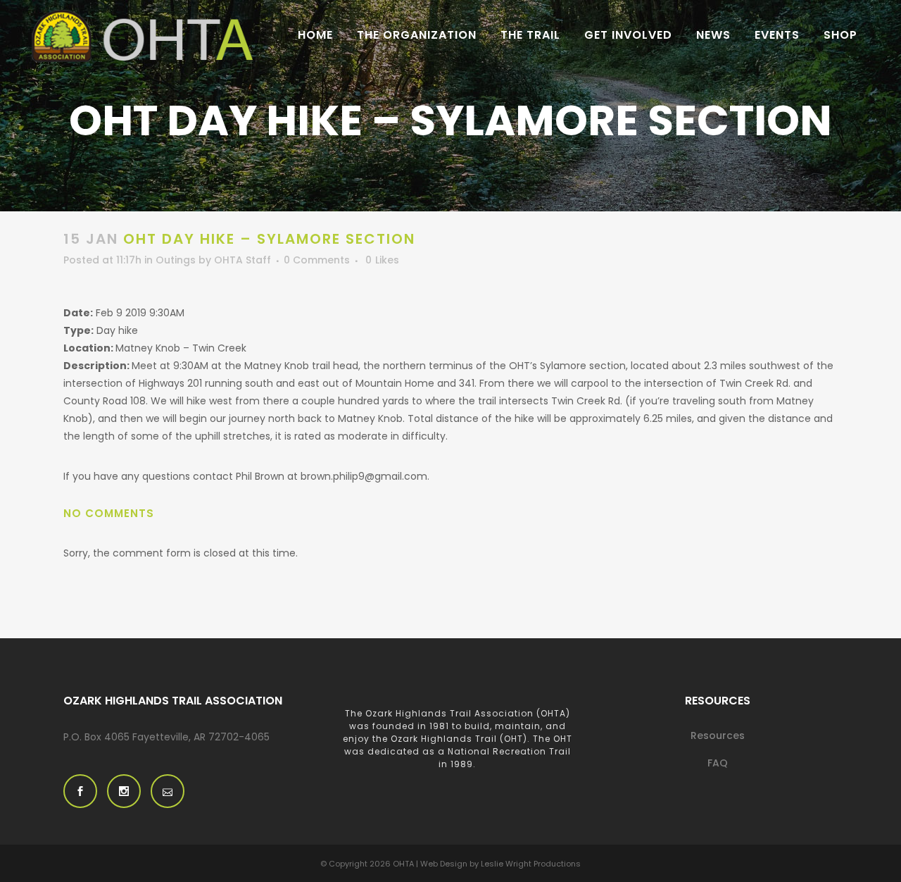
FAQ (717, 763)
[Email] (167, 791)
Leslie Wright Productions (531, 863)
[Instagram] (124, 791)
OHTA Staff (242, 260)
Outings (176, 260)
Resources (718, 735)
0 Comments (317, 260)
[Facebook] (80, 791)
